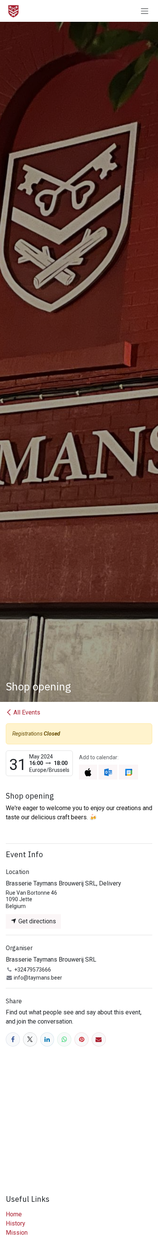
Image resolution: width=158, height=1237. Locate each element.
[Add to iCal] (88, 772)
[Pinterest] (81, 1039)
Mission (17, 1232)
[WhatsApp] (64, 1039)
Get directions (36, 921)
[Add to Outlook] (108, 772)
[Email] (99, 1039)
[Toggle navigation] (144, 11)
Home (14, 1214)
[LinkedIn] (47, 1039)
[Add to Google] (128, 772)
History (15, 1223)
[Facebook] (13, 1039)
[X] (30, 1039)
